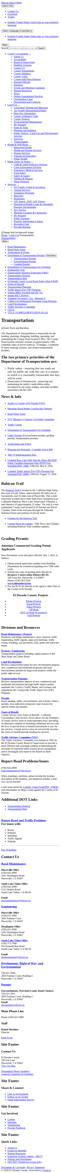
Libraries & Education (25, 156)
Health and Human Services (27, 150)
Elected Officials (22, 82)
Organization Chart (23, 99)
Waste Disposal (21, 181)
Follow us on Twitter (18, 1097)
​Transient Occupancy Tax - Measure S (26, 298)
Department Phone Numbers (15, 1071)
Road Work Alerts (16, 249)
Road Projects (34, 604)
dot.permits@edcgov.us (12, 1005)
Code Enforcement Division (27, 167)
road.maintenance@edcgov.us (16, 770)
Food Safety (20, 173)
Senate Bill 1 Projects (18, 295)
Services (12, 184)
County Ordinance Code (26, 116)
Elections (18, 85)
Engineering (9, 906)
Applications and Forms (19, 444)
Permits (5, 698)
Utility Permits (15, 435)
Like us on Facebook (18, 1094)
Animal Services (22, 190)
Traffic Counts (15, 424)
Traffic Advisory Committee (21, 307)
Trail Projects (33, 615)
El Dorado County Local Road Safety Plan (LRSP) (33, 281)
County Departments (24, 70)
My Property (20, 124)
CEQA (11, 309)
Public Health (20, 158)
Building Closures (23, 65)
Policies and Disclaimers (20, 1159)
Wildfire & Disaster (23, 178)
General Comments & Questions (17, 1074)
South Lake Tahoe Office (14, 940)
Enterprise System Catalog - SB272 (25, 1156)
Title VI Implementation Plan (22, 455)
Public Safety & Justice (19, 161)
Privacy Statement (36, 1167)
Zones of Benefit (16, 284)
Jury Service (20, 210)
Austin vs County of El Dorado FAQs (26, 403)
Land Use (12, 105)
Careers (11, 1119)
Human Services (22, 153)
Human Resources (23, 90)
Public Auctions (21, 218)
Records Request (22, 227)
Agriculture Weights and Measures (31, 107)
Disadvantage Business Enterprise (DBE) (28, 272)
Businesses (19, 198)
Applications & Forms (18, 252)
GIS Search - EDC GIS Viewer (29, 201)
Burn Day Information (25, 113)
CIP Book (34, 609)
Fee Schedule (8, 849)
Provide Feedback (16, 1128)
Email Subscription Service (21, 1099)
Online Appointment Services (28, 96)
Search (4, 48)
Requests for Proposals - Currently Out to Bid (30, 449)
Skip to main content (11, 2)
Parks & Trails (21, 127)
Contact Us (19, 68)
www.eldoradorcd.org (19, 583)
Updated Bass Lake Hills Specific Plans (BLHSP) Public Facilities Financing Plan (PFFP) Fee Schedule (32, 463)
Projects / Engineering (13, 651)
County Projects (22, 119)
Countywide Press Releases (27, 79)
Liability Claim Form (40, 787)
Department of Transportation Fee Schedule (29, 267)
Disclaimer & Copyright (13, 1167)
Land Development (17, 304)
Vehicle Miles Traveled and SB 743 (25, 292)
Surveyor (18, 139)
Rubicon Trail (12, 490)
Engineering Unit (16, 270)
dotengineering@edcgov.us (14, 957)
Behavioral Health (23, 147)
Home (4, 235)
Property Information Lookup (28, 221)
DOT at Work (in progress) (33, 612)
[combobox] (17, 31)
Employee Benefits (17, 1150)
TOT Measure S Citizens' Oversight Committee (31, 419)
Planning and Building (25, 130)
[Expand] (29, 54)
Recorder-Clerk (21, 224)
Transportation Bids (17, 278)
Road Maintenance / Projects (16, 634)
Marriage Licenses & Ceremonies (30, 212)
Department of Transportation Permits (26, 255)
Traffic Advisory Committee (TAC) (19, 737)
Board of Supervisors (24, 62)
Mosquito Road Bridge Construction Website (30, 408)
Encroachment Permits (25, 261)
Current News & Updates (20, 523)
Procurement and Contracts (27, 102)
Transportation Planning (19, 287)
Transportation (21, 141)
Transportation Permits (25, 258)
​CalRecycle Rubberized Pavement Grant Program (32, 301)
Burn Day (19, 195)
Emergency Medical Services (28, 170)
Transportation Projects (19, 275)
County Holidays (22, 73)
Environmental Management (28, 122)
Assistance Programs (24, 193)
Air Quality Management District (30, 110)
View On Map (8, 1066)
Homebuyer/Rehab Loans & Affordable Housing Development (33, 205)
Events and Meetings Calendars (29, 87)
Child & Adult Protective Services (30, 164)
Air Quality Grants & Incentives (29, 187)
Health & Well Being (18, 144)
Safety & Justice (22, 176)
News (17, 93)
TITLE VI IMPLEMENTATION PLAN (28, 312)
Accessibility (20, 59)
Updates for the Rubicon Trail (22, 518)
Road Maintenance (17, 246)
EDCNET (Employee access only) (25, 1162)
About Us (18, 56)
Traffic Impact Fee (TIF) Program (24, 289)
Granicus (46, 1170)
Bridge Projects (33, 601)
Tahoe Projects (33, 607)
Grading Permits (22, 264)
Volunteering (14, 1125)
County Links (20, 76)
